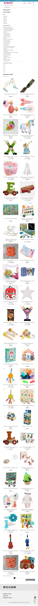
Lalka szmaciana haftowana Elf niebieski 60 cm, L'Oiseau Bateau (27, 551)
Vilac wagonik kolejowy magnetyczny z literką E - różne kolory (10, 198)
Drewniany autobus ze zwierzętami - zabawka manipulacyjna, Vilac (27, 219)
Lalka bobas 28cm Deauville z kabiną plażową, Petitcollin (10, 510)
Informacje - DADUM (7, 593)
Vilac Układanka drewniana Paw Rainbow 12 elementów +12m (27, 385)
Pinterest (12, 587)
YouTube (7, 587)
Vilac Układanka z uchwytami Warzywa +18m (27, 406)
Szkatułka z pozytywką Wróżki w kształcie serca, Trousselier (10, 178)
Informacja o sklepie (7, 597)
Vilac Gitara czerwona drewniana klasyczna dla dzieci (10, 551)
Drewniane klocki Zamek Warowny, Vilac (11, 488)
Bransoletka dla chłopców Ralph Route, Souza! (27, 95)
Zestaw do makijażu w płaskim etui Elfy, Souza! (27, 261)
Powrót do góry (30, 579)
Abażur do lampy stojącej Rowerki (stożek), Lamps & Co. (10, 261)
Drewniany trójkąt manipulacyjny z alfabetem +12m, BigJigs (11, 281)
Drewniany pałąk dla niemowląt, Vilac (10, 94)
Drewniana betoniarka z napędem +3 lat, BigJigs (11, 427)
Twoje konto (5, 595)
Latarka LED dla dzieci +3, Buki (27, 426)
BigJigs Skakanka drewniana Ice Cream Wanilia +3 (10, 344)
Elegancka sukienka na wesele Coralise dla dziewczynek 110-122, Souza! (27, 178)
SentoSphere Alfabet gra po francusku (27, 239)
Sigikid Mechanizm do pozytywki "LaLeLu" (10, 467)
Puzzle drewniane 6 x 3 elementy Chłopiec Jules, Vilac (10, 364)
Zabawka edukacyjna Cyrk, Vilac (27, 363)
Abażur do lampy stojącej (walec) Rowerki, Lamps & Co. (10, 572)
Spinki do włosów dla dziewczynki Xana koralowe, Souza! (27, 115)
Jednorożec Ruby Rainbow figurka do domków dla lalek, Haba (27, 136)
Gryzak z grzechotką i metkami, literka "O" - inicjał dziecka (10, 385)
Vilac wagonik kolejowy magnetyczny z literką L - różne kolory (10, 447)
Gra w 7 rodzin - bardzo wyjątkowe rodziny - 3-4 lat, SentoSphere (27, 447)
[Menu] (36, 596)
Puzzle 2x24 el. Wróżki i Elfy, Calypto (10, 218)
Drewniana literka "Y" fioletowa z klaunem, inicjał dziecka (27, 323)
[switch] (35, 602)
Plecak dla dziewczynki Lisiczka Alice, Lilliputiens (10, 302)
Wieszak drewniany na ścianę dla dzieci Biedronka (11, 136)
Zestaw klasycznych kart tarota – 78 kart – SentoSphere (27, 281)
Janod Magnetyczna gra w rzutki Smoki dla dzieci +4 (10, 323)
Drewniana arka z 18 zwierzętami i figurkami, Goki (27, 344)
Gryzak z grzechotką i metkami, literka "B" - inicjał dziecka (10, 406)
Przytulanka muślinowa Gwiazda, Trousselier (27, 302)
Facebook (15, 587)
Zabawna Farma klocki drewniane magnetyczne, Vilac (27, 468)
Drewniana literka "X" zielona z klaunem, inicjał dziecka (11, 157)
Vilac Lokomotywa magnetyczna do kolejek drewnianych (27, 572)
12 (21, 578)
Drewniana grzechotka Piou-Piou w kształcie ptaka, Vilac (27, 489)
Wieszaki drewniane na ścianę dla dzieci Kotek (11, 115)
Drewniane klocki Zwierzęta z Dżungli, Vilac (27, 530)
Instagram (9, 587)
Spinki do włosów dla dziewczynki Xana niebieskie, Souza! (11, 531)
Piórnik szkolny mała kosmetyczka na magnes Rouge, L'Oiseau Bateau (27, 198)
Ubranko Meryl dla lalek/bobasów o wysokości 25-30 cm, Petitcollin (27, 510)
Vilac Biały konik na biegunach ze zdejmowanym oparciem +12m (10, 240)
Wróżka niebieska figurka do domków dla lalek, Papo (27, 157)
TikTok (4, 587)
